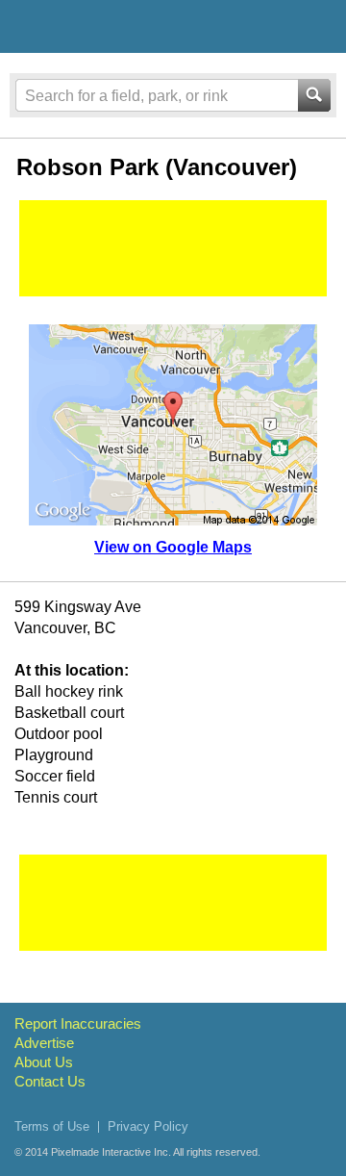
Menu (314, 25)
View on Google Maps (173, 547)
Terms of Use (51, 1126)
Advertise (44, 1043)
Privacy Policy (148, 1126)
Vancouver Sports (118, 29)
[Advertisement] (173, 248)
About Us (43, 1062)
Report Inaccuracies (77, 1023)
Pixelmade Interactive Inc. (111, 1152)
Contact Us (50, 1081)
